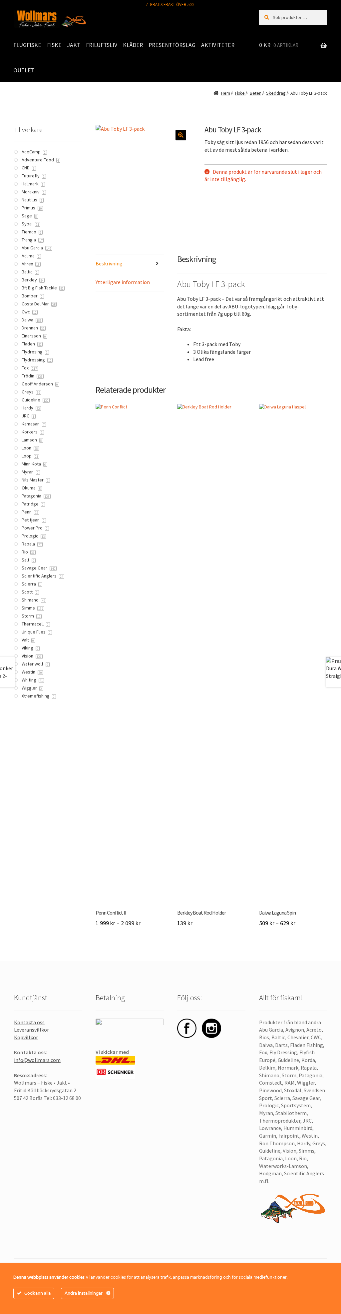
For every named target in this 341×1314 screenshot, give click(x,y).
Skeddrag (275, 93)
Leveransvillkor (31, 1029)
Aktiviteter (217, 45)
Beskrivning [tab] (109, 263)
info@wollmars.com (37, 1060)
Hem (225, 93)
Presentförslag (172, 45)
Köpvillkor (26, 1037)
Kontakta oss (29, 1022)
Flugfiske (27, 45)
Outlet (23, 70)
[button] (180, 135)
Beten (255, 93)
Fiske (54, 45)
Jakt (73, 45)
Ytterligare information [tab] (123, 282)
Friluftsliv (101, 45)
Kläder (133, 45)
